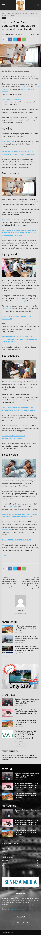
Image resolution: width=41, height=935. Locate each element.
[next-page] (6, 656)
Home (3, 13)
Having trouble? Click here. (11, 99)
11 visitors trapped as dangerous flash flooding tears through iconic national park (26, 628)
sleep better (13, 506)
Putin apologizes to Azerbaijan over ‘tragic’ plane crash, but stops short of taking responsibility (9, 584)
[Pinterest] (19, 39)
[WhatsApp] (24, 39)
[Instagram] (18, 923)
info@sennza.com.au (16, 909)
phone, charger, (19, 301)
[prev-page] (3, 656)
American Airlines (8, 141)
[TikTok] (23, 923)
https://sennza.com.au (20, 613)
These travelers (7, 220)
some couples (7, 530)
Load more (20, 745)
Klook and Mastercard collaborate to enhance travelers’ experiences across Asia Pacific (27, 701)
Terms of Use (25, 86)
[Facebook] (10, 39)
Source (4, 555)
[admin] (3, 34)
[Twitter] (15, 39)
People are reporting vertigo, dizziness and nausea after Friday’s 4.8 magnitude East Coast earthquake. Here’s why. (20, 757)
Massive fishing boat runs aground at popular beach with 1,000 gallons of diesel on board (27, 638)
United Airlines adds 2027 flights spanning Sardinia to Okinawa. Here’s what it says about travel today (27, 648)
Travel (8, 13)
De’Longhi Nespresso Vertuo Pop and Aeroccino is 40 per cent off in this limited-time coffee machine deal (27, 711)
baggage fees (7, 308)
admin (8, 34)
